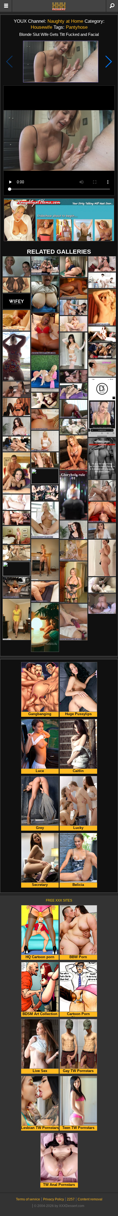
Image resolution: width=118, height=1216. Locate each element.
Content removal (90, 1199)
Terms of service (28, 1199)
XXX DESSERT (59, 6)
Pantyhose (77, 27)
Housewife (41, 27)
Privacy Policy (53, 1199)
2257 (71, 1199)
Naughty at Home (65, 21)
